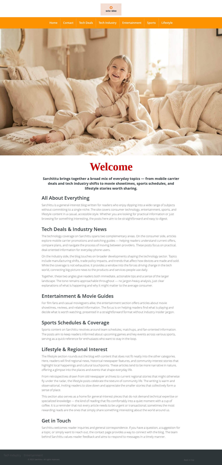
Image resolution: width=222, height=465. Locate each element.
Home (53, 23)
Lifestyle (167, 23)
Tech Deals (86, 23)
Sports (151, 23)
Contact (68, 23)
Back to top (189, 460)
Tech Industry (108, 23)
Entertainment (131, 23)
